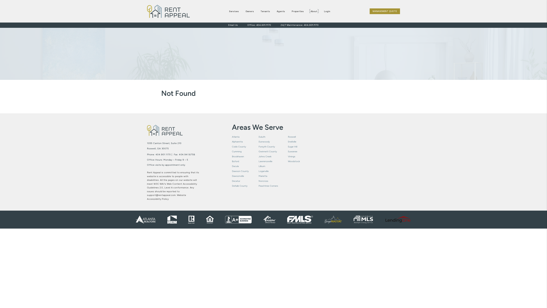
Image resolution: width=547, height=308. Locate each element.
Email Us (233, 25)
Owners (250, 11)
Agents (281, 11)
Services (234, 11)
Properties (298, 11)
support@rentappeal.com (161, 195)
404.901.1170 (263, 25)
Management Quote (385, 11)
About (314, 11)
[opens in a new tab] (398, 219)
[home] (168, 11)
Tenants (265, 11)
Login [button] (327, 11)
